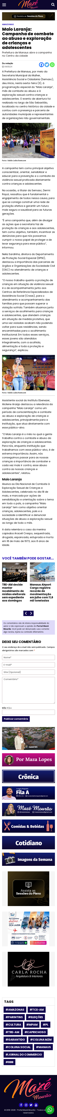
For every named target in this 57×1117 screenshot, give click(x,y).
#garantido (15, 1040)
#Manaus (43, 1047)
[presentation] (25, 613)
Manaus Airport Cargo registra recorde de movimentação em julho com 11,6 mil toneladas (41, 592)
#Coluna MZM (41, 1040)
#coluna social (18, 1047)
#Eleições (35, 1017)
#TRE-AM (12, 1032)
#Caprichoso (35, 1032)
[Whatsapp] (52, 64)
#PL (45, 1025)
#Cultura (13, 1025)
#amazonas (15, 1010)
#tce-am (37, 1010)
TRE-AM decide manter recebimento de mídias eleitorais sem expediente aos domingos (13, 592)
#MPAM (31, 1025)
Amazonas (8, 24)
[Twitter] (46, 64)
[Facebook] (41, 64)
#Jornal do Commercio (24, 1055)
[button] (49, 1109)
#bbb (9, 1062)
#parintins (14, 1017)
